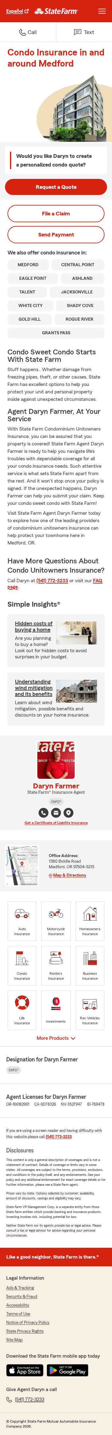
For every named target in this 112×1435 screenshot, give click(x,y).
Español (14, 11)
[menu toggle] (102, 11)
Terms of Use (18, 1314)
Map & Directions (69, 875)
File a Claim (56, 213)
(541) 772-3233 (52, 580)
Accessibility (17, 1305)
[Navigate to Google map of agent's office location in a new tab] (68, 813)
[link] (56, 11)
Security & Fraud (21, 1296)
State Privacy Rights (25, 1331)
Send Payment (56, 234)
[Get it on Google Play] (67, 1370)
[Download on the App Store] (25, 1370)
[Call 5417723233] (44, 813)
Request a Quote (56, 187)
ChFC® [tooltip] (56, 802)
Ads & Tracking (20, 1288)
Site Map (14, 1340)
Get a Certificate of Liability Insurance (56, 823)
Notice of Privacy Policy (27, 1322)
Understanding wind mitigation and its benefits (34, 688)
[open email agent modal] (56, 813)
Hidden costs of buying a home (34, 626)
